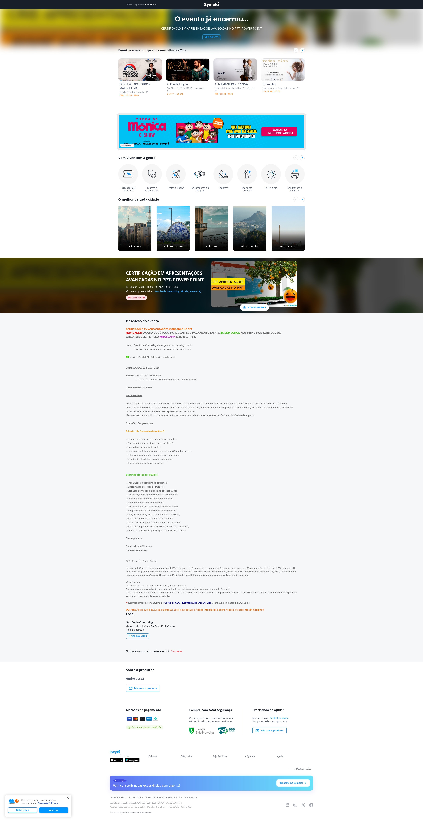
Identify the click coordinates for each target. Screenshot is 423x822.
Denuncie (176, 651)
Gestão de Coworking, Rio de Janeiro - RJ (178, 291)
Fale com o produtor (145, 688)
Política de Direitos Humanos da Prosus (164, 797)
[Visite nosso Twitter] (303, 805)
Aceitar (53, 810)
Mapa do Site (191, 797)
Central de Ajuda (279, 717)
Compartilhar (257, 307)
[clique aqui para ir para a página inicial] (211, 4)
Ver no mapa (139, 636)
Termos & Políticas (48, 803)
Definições (22, 810)
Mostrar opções (303, 768)
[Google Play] (132, 760)
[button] (13, 801)
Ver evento (212, 37)
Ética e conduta (136, 797)
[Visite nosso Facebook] (311, 805)
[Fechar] (68, 798)
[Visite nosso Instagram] (295, 805)
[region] (38, 806)
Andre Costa (150, 4)
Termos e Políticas (118, 797)
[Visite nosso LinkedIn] (287, 805)
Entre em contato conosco (138, 812)
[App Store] (116, 760)
